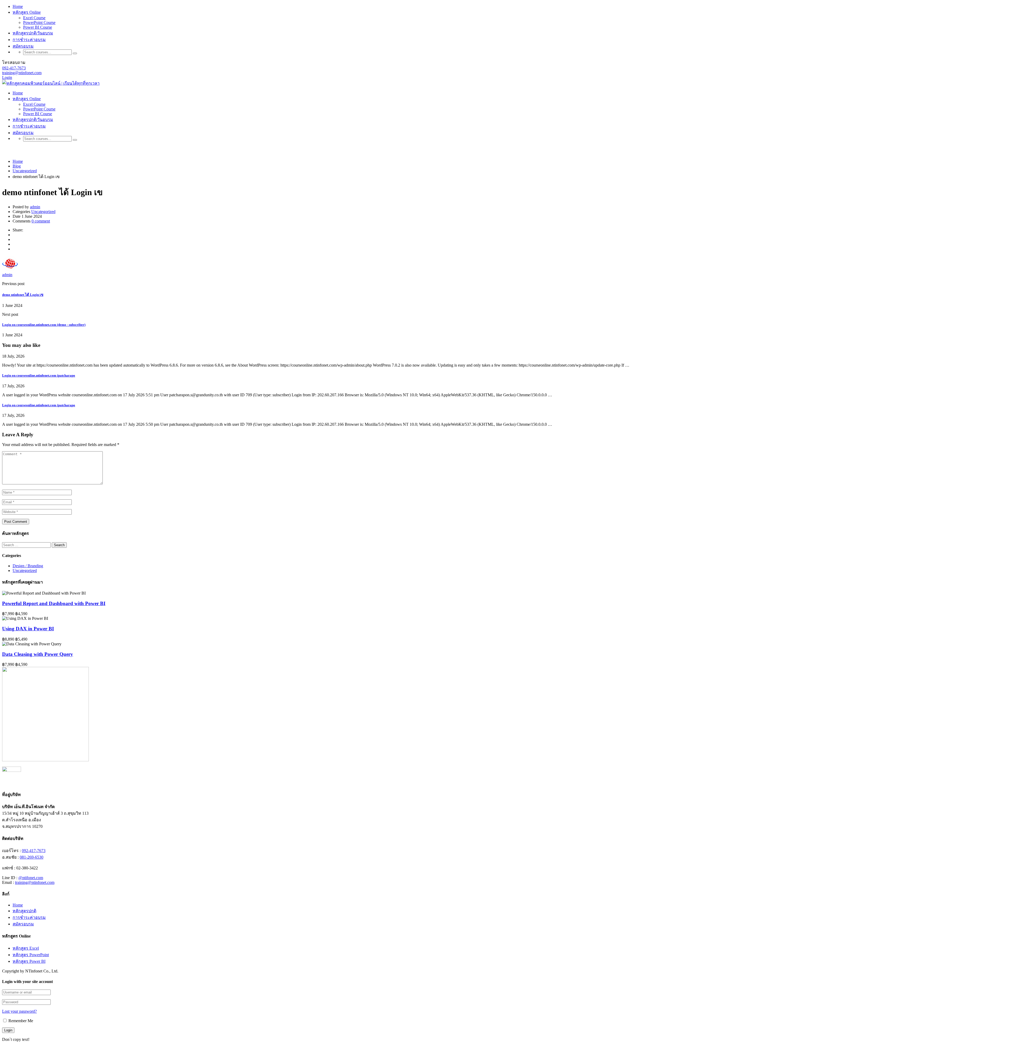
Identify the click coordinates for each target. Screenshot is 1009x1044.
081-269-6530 (31, 857)
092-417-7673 (14, 68)
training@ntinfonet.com (22, 72)
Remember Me (20, 1020)
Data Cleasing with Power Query (37, 654)
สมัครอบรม (23, 924)
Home (18, 6)
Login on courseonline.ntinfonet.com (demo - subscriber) (43, 325)
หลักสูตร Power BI (29, 961)
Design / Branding (28, 566)
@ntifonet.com (30, 877)
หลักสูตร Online (27, 12)
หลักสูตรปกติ (24, 911)
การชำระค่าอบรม (29, 39)
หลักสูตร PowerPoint (31, 954)
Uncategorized (43, 211)
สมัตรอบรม (23, 46)
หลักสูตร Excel (26, 948)
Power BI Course (37, 27)
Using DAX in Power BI (28, 628)
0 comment (41, 221)
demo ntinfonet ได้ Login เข (22, 295)
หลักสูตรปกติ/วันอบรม (33, 33)
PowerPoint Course (39, 22)
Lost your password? (19, 1011)
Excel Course (34, 18)
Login (7, 77)
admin (35, 207)
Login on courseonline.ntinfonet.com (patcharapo (38, 375)
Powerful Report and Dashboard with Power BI (53, 603)
